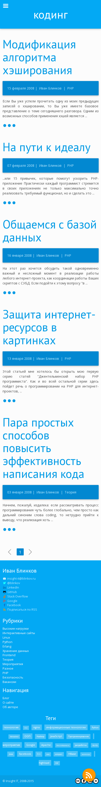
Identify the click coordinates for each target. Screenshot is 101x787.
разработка (80, 745)
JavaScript (56, 736)
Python (7, 642)
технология (11, 727)
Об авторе (10, 707)
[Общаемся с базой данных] (51, 292)
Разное (8, 669)
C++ (39, 754)
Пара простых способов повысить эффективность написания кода (43, 448)
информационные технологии (66, 727)
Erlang (7, 646)
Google (31, 745)
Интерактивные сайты (19, 633)
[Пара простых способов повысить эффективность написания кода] (51, 529)
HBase (72, 754)
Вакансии (9, 682)
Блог (6, 698)
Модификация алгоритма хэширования (39, 57)
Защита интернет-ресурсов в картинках (49, 327)
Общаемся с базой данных (50, 231)
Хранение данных (16, 651)
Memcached (14, 737)
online (48, 754)
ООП (27, 736)
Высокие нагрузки (16, 629)
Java (10, 754)
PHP (70, 88)
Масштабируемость (63, 745)
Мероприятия (13, 664)
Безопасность (13, 677)
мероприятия (12, 745)
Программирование (78, 736)
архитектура (86, 754)
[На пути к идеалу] (51, 202)
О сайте (8, 703)
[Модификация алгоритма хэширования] (51, 125)
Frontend (9, 655)
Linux (6, 638)
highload (44, 762)
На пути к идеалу (46, 147)
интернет (59, 754)
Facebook (25, 754)
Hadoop (40, 736)
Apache (46, 745)
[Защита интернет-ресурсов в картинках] (51, 400)
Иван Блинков (50, 88)
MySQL (95, 745)
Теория (70, 492)
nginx (37, 727)
